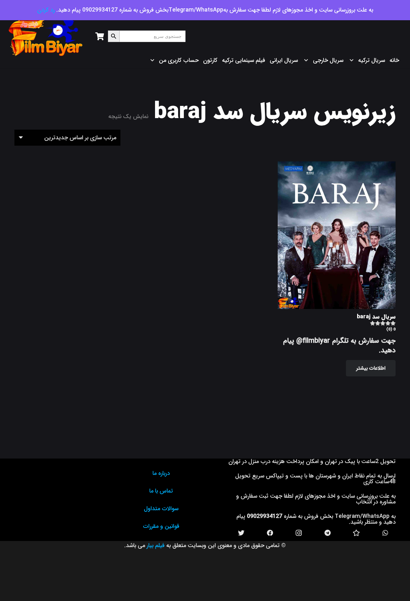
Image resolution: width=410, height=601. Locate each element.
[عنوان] (356, 533)
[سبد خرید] (99, 36)
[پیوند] (46, 36)
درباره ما (161, 473)
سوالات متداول (161, 508)
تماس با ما (161, 490)
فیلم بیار (156, 545)
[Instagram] (299, 533)
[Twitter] (241, 533)
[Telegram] (328, 533)
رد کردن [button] (46, 9)
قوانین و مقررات (161, 526)
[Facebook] (270, 533)
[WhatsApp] (385, 533)
